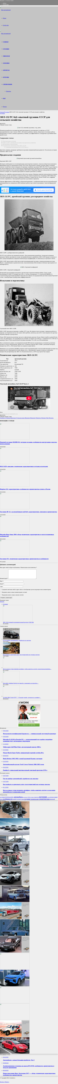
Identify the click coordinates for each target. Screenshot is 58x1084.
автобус (11, 797)
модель (52, 797)
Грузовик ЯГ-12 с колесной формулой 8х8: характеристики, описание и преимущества (28, 512)
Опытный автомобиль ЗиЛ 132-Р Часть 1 (17, 147)
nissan (3, 797)
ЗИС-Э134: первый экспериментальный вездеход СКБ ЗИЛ (18, 622)
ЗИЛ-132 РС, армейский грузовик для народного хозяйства (19, 142)
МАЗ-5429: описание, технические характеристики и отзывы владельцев (24, 466)
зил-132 (7, 414)
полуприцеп (18, 799)
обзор (1, 799)
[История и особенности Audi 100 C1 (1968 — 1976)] (14, 935)
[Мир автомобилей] (5, 10)
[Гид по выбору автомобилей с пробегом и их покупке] (11, 639)
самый (22, 799)
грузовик (2, 414)
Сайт (1, 586)
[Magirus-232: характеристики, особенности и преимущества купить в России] (14, 486)
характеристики (44, 799)
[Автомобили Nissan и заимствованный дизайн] (14, 885)
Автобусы (6, 70)
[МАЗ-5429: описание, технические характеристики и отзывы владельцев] (14, 463)
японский (52, 799)
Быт (4, 98)
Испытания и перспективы (10, 144)
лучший (48, 797)
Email (2, 584)
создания (27, 799)
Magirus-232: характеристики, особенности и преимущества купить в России (25, 489)
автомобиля (25, 797)
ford (1, 797)
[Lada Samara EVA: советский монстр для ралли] (14, 1036)
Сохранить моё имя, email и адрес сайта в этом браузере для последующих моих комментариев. (26, 589)
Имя (1, 581)
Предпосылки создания (9, 141)
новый (55, 797)
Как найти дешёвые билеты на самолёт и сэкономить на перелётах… (21, 683)
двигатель (36, 797)
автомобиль (18, 797)
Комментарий (4, 578)
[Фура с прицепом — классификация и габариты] (14, 918)
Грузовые (6, 49)
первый (14, 799)
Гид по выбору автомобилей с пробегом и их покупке (17, 640)
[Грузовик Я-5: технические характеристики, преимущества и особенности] (14, 555)
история (43, 797)
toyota (7, 797)
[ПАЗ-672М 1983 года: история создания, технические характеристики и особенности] (14, 1019)
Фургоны (6, 77)
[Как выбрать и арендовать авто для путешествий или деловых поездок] (11, 653)
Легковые (6, 63)
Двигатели (6, 56)
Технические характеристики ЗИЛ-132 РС (14, 145)
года (29, 797)
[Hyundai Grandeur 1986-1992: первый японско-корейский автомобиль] (14, 952)
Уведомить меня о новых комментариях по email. (14, 592)
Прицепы (8, 91)
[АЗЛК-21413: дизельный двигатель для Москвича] (14, 868)
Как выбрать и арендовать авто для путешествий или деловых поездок (21, 654)
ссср (16, 414)
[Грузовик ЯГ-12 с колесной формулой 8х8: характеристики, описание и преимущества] (14, 508)
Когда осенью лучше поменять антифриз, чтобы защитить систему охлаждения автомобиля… (27, 669)
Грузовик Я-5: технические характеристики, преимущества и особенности (24, 559)
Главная (2, 112)
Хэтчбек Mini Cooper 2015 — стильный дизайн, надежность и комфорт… (22, 697)
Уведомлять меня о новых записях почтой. (13, 595)
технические (35, 799)
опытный (12, 414)
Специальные (7, 84)
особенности (7, 799)
